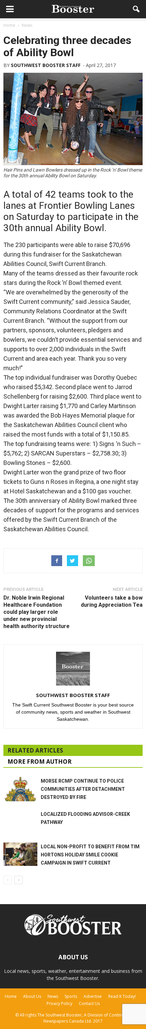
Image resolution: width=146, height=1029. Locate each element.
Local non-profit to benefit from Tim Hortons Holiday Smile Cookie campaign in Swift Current (90, 855)
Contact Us (89, 1003)
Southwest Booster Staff (45, 65)
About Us (32, 996)
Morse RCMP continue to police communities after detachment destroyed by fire (83, 789)
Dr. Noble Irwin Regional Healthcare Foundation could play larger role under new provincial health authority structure (36, 612)
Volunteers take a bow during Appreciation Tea (112, 601)
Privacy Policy (59, 1003)
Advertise (93, 996)
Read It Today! (122, 996)
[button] (136, 9)
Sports (71, 996)
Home (11, 996)
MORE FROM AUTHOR (39, 761)
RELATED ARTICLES (35, 750)
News (53, 996)
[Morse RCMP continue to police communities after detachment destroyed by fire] (20, 789)
